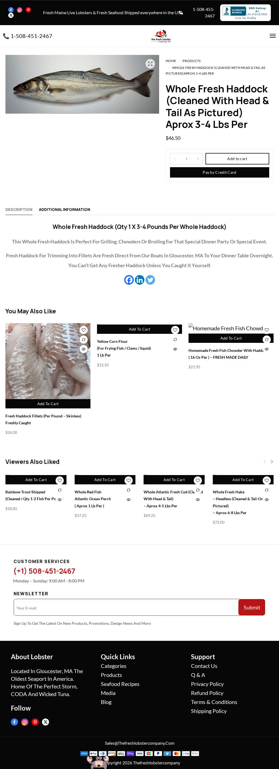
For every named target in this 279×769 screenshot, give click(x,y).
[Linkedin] (139, 280)
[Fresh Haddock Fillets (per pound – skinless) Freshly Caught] (47, 365)
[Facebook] (11, 10)
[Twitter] (11, 15)
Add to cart (237, 158)
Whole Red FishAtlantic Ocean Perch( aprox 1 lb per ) (93, 499)
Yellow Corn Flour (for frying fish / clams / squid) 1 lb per (124, 348)
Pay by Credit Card (219, 172)
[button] (272, 461)
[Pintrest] (28, 10)
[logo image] (161, 35)
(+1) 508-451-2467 (44, 571)
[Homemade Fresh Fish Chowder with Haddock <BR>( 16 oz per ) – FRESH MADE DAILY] (231, 333)
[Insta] (19, 10)
